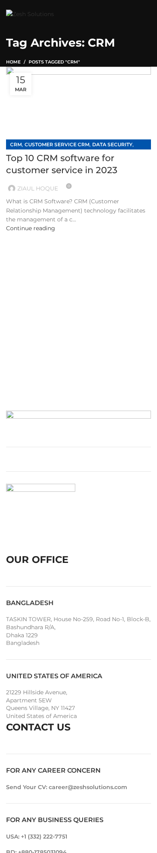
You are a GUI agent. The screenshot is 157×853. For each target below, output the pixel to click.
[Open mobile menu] (147, 14)
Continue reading (30, 228)
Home (13, 62)
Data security (112, 144)
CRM (16, 144)
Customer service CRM (57, 144)
